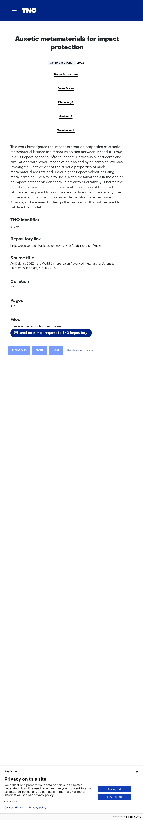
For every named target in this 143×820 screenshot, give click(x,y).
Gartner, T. (66, 116)
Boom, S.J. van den (66, 74)
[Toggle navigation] (14, 10)
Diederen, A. (66, 102)
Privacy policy (37, 807)
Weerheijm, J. (66, 130)
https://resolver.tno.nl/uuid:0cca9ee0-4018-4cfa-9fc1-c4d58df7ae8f (55, 246)
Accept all (114, 789)
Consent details (13, 807)
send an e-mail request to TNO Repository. (53, 333)
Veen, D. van (66, 88)
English (9, 771)
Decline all (114, 797)
